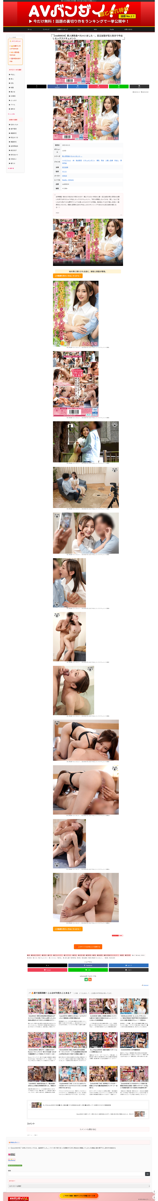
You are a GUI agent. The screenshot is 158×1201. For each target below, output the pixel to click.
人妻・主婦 (109, 160)
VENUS (64, 176)
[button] (139, 86)
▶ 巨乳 (11, 83)
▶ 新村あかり (13, 155)
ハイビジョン (66, 160)
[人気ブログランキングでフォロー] (15, 1165)
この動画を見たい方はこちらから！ (68, 276)
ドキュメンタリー (89, 160)
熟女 (102, 160)
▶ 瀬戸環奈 (13, 129)
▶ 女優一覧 (11, 168)
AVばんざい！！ (15, 1142)
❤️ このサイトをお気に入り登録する (88, 947)
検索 (9, 1171)
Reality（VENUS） (68, 180)
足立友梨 (65, 167)
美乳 (98, 160)
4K (73, 160)
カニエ (64, 171)
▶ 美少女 (12, 92)
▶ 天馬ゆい (13, 159)
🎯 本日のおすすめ (15, 59)
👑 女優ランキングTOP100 (15, 47)
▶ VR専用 (12, 96)
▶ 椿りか (12, 163)
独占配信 (79, 160)
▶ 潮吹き (12, 109)
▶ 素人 (11, 79)
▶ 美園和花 (13, 133)
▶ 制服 (11, 87)
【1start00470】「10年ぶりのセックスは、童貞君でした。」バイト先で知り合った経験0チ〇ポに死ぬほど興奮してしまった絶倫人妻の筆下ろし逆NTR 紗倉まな (63, 1148)
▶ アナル (12, 105)
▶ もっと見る (11, 114)
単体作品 (89, 955)
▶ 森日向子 (13, 150)
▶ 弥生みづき (13, 137)
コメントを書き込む (88, 1129)
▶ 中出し (12, 74)
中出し (116, 160)
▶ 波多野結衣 (13, 146)
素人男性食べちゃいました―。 (72, 156)
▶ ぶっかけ (13, 100)
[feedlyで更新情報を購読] (86, 979)
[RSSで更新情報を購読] (90, 979)
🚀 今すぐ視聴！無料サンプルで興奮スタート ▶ (79, 1196)
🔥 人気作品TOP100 (14, 53)
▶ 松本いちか (13, 124)
